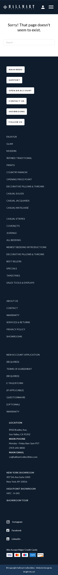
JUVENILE (11, 233)
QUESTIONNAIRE (15, 397)
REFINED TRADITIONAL (19, 158)
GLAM (9, 143)
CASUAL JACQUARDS (17, 200)
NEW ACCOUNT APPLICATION (23, 354)
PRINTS (10, 165)
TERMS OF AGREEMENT (19, 369)
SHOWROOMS (14, 336)
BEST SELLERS (13, 261)
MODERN (11, 151)
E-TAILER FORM (14, 383)
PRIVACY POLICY (15, 329)
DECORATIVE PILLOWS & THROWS (25, 186)
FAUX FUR (11, 136)
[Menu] (51, 7)
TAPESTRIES (13, 275)
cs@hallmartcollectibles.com (23, 457)
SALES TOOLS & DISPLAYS (20, 282)
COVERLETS (13, 225)
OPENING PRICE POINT (19, 179)
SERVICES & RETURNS (18, 322)
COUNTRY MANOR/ (17, 172)
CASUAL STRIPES (15, 218)
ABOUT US (12, 301)
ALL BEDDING (13, 240)
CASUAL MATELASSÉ (17, 207)
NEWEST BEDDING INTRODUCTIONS (26, 247)
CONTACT (12, 308)
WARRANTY (12, 315)
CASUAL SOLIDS (15, 193)
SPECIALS (11, 268)
